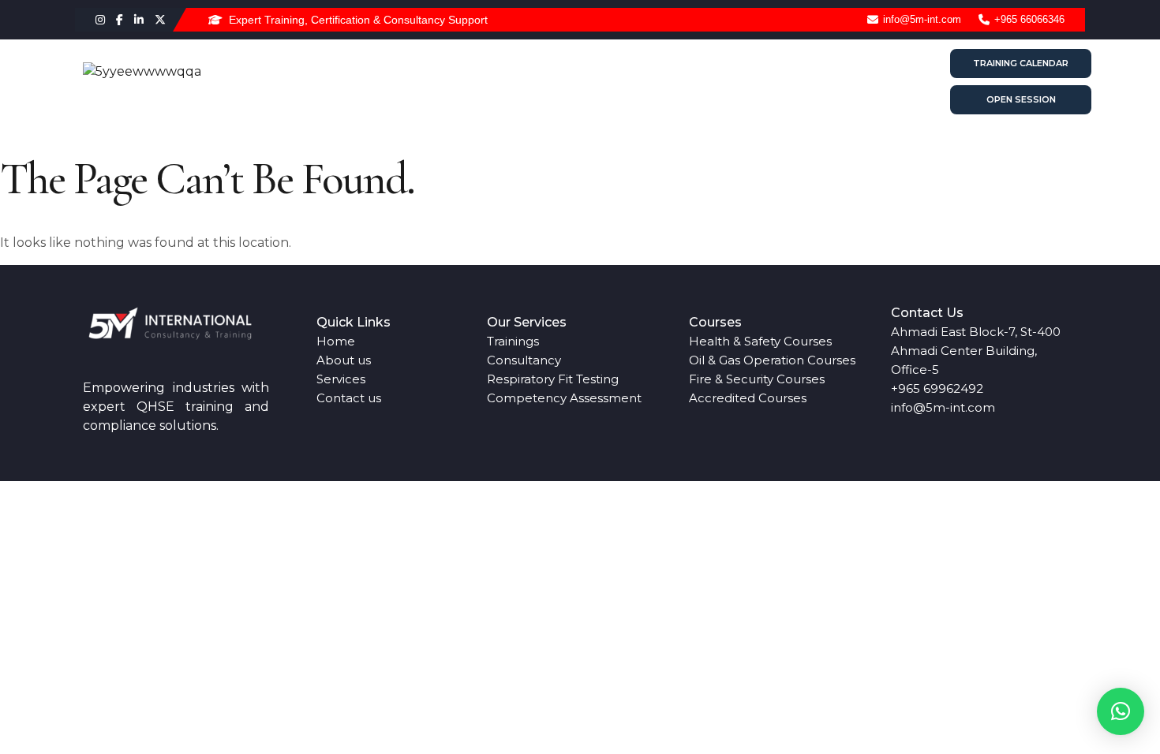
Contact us (865, 81)
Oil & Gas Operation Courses (772, 360)
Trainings (513, 341)
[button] (1120, 711)
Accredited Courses (747, 397)
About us (597, 81)
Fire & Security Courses (757, 378)
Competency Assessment (564, 397)
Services (681, 81)
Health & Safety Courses (760, 341)
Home (519, 81)
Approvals (768, 81)
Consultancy (524, 360)
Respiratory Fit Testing (553, 378)
